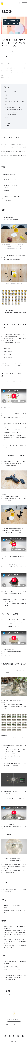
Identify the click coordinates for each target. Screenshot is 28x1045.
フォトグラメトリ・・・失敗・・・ (15, 107)
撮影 (6, 98)
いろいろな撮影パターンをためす (15, 109)
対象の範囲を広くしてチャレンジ (15, 114)
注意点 (8, 123)
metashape (6, 338)
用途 (8, 125)
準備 (6, 95)
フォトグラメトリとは (10, 91)
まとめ (6, 117)
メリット (9, 121)
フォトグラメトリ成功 (12, 112)
